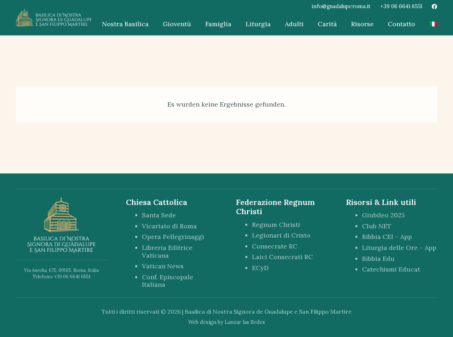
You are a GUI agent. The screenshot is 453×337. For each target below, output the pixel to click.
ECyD (260, 268)
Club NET (376, 226)
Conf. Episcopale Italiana (167, 281)
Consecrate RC (274, 246)
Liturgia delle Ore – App (399, 248)
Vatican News (163, 266)
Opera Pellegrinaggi (173, 237)
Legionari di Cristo (281, 235)
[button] (153, 24)
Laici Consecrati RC (282, 257)
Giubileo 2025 (383, 215)
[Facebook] (434, 6)
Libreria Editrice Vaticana (167, 251)
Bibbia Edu (378, 259)
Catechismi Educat (391, 269)
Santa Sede (159, 215)
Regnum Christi (276, 225)
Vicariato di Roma (169, 226)
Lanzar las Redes (245, 322)
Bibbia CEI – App (387, 237)
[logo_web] (53, 18)
